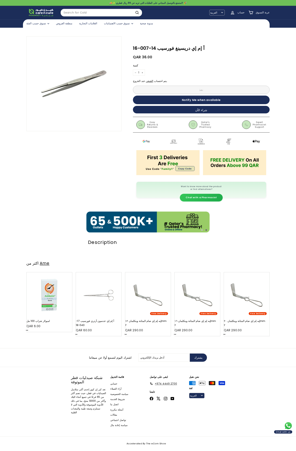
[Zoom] (74, 83)
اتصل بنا (114, 404)
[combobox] (101, 12)
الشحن (149, 81)
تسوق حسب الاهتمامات (117, 23)
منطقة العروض (64, 23)
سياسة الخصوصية (119, 394)
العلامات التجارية (88, 23)
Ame (44, 263)
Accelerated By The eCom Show (146, 443)
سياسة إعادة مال (119, 425)
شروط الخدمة (117, 399)
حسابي (113, 383)
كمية (135, 66)
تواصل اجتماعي (118, 420)
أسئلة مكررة (116, 409)
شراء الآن (201, 110)
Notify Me (66, 273)
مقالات (113, 414)
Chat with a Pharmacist (201, 197)
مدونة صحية (146, 23)
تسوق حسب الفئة (36, 23)
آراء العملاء (115, 388)
